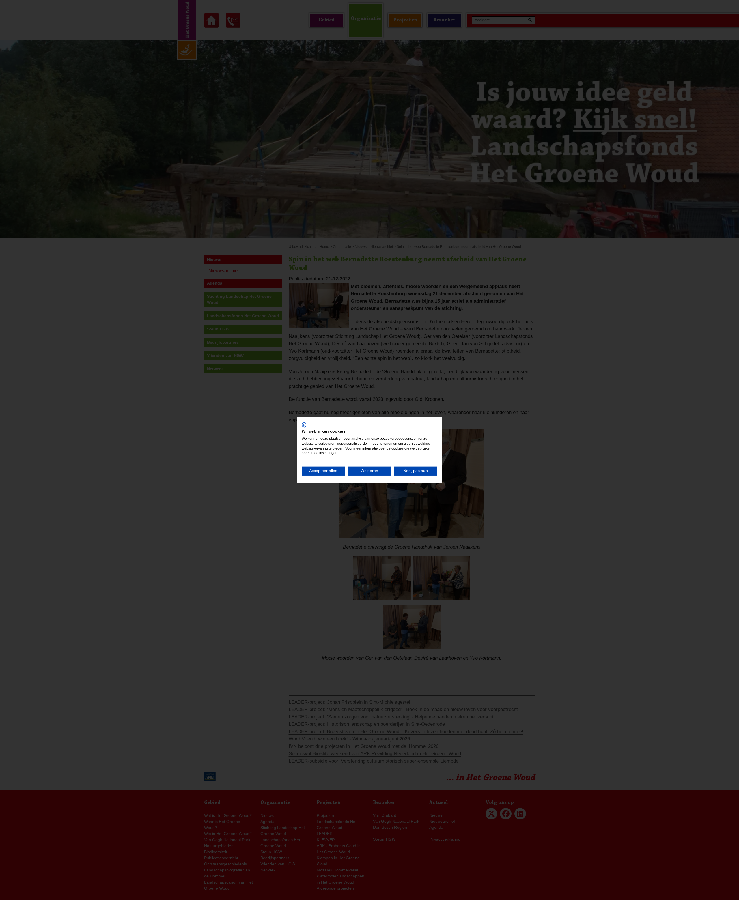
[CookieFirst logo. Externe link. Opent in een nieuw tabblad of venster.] (304, 424)
